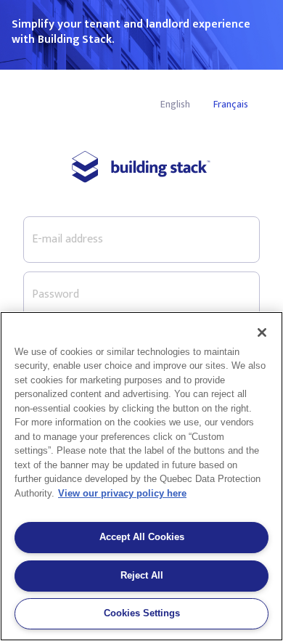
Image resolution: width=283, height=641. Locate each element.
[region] (141, 476)
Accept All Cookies (141, 536)
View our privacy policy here (122, 493)
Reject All (141, 575)
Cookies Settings (142, 613)
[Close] (262, 332)
